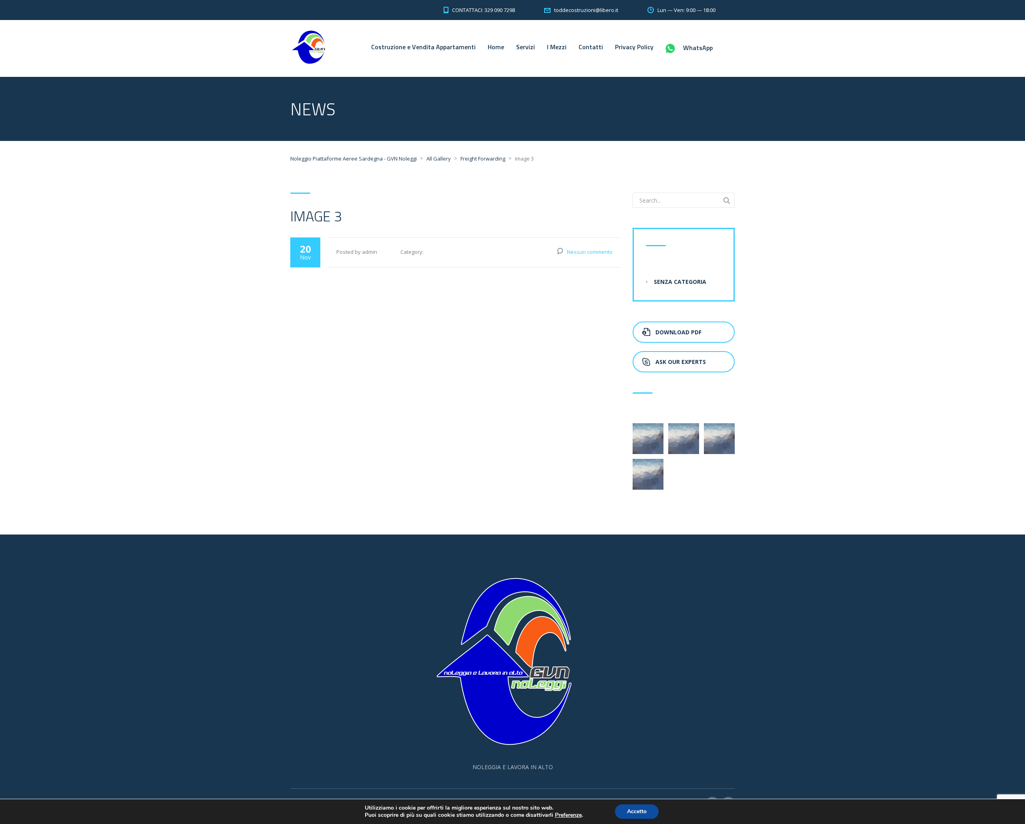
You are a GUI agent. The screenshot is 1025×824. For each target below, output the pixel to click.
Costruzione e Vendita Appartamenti (423, 47)
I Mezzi (557, 47)
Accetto (637, 811)
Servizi (525, 47)
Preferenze (568, 815)
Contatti (591, 47)
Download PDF (678, 332)
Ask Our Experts (680, 362)
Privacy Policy (634, 47)
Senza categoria (680, 281)
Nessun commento (590, 251)
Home (496, 47)
